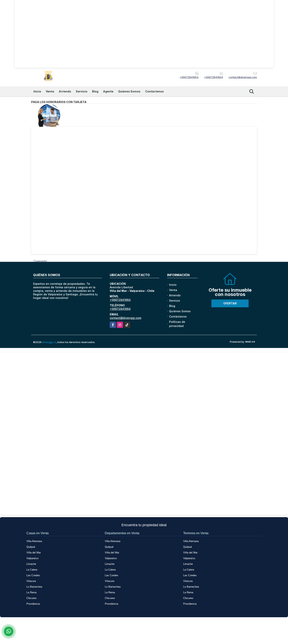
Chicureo (31, 598)
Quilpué (30, 546)
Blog (95, 91)
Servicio (81, 91)
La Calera (31, 569)
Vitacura (31, 581)
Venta (50, 91)
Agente (108, 91)
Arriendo (65, 91)
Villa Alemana (34, 541)
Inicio (37, 91)
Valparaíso (32, 558)
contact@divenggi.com (125, 318)
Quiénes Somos (129, 91)
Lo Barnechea (34, 586)
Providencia (33, 603)
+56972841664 (189, 77)
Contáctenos (154, 91)
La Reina (31, 592)
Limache (31, 563)
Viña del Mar (33, 552)
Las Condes (33, 575)
